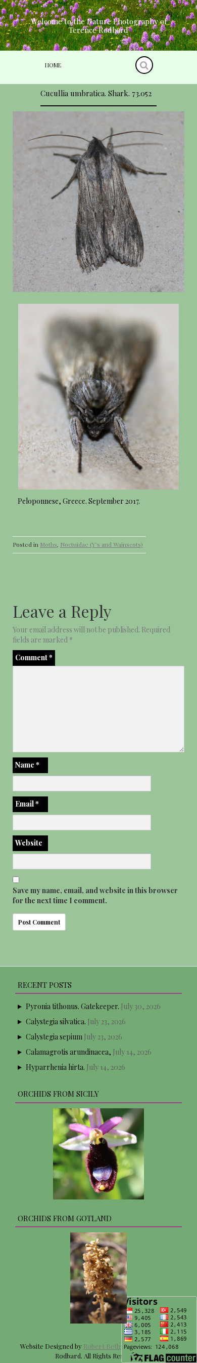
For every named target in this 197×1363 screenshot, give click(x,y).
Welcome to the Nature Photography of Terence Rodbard (99, 25)
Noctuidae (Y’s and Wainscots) (101, 544)
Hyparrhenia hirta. (55, 1067)
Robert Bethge (105, 1346)
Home (53, 65)
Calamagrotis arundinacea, (68, 1052)
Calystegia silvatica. (56, 1021)
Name (27, 765)
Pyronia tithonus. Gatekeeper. (72, 1006)
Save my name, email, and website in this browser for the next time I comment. (95, 895)
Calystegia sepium (54, 1036)
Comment (34, 657)
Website (28, 843)
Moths (48, 544)
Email (27, 804)
